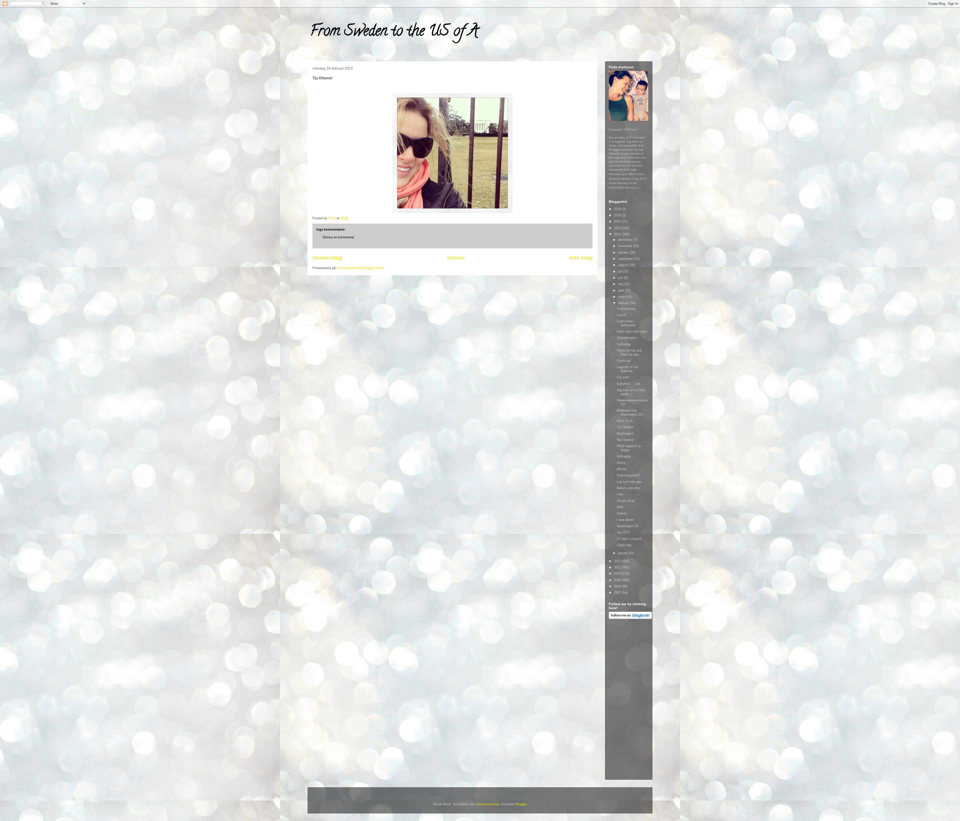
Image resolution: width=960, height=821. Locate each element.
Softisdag (623, 344)
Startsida (455, 257)
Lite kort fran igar (629, 482)
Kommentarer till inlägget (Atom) (361, 268)
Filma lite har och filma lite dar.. (629, 352)
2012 (618, 561)
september (626, 259)
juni (621, 278)
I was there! (625, 520)
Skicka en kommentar (338, 237)
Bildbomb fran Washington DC (630, 412)
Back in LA (625, 421)
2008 (618, 586)
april (621, 290)
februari (624, 303)
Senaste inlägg (327, 257)
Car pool (623, 377)
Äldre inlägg (580, 257)
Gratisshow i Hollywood (626, 323)
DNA (620, 507)
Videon (622, 513)
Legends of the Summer (627, 369)
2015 (618, 221)
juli (620, 271)
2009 (618, 580)
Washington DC (628, 526)
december (625, 240)
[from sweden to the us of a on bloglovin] (630, 618)
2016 (618, 215)
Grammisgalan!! (628, 475)
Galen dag (624, 545)
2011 (618, 567)
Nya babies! (625, 440)
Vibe (620, 494)
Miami (621, 463)
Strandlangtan (627, 338)
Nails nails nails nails (632, 331)
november (625, 246)
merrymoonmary (487, 804)
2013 (618, 234)
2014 (618, 228)
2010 (618, 573)
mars (622, 297)
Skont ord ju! (626, 501)
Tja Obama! (625, 427)
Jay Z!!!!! (623, 532)
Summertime (626, 309)
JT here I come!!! (629, 539)
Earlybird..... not (628, 384)
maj (621, 284)
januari (623, 553)
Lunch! (621, 315)
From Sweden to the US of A (394, 32)
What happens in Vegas (629, 448)
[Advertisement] (629, 700)
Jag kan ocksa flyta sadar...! (631, 392)
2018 (618, 209)
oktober (624, 252)
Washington (625, 433)
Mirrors (622, 469)
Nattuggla (623, 456)
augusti (624, 265)
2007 (618, 592)
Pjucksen (623, 361)
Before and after (628, 488)
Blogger (521, 804)
